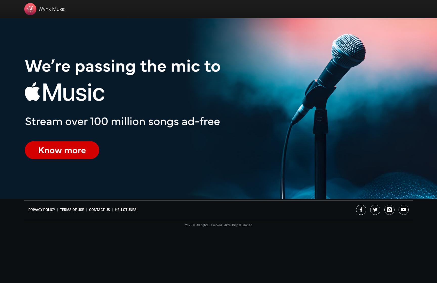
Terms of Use (72, 210)
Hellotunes (126, 210)
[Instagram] (389, 210)
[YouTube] (404, 210)
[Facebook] (361, 210)
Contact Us (99, 210)
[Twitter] (375, 210)
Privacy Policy (41, 210)
